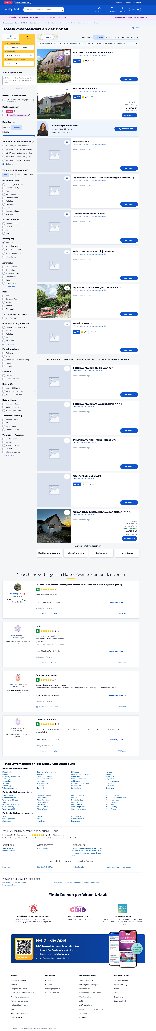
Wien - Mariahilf (8, 809)
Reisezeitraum (9, 52)
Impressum (84, 1017)
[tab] (10, 37)
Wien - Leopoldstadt (10, 800)
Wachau (74, 798)
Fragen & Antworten (19, 989)
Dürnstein (40, 786)
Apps (13, 1009)
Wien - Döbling (42, 802)
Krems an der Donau (79, 779)
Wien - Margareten (78, 809)
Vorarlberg (41, 821)
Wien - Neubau (111, 802)
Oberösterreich (77, 816)
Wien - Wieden (42, 809)
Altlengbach (41, 774)
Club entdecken (119, 17)
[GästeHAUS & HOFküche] (54, 66)
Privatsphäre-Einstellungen (90, 993)
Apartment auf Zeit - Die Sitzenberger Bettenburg (103, 177)
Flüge (74, 855)
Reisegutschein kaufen (20, 1001)
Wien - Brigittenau (78, 807)
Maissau (109, 772)
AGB (81, 1001)
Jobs (115, 993)
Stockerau (6, 783)
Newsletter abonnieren (20, 997)
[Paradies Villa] (54, 155)
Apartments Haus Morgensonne (92, 287)
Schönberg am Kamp (45, 779)
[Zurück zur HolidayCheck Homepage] (12, 9)
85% (18, 175)
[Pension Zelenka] (54, 337)
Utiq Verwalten (85, 997)
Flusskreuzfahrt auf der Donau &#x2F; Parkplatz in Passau (76, 883)
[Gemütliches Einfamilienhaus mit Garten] (54, 526)
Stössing (109, 783)
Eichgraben (75, 772)
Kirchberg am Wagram (49, 553)
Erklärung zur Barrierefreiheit (91, 1009)
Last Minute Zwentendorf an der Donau (87, 848)
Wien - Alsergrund (113, 809)
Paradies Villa (81, 141)
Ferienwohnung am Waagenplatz (93, 404)
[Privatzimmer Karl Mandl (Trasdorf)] (54, 454)
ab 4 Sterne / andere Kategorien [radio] (19, 149)
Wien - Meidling (77, 802)
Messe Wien (41, 804)
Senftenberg (76, 788)
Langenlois (110, 779)
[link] (99, 9)
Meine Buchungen (18, 981)
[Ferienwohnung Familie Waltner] (54, 382)
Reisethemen (119, 997)
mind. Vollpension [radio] (13, 253)
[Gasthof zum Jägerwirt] (54, 490)
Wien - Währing (8, 807)
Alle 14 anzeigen (8, 287)
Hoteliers (48, 981)
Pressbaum (41, 781)
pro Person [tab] (16, 127)
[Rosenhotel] (54, 102)
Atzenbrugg (127, 553)
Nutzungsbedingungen (88, 985)
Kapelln (5, 774)
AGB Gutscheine (86, 1005)
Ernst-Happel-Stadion (10, 804)
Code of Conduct (52, 993)
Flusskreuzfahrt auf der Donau (14, 883)
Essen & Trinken (8, 851)
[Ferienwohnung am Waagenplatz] (54, 418)
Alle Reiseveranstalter (19, 1013)
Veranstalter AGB (86, 981)
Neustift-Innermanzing (80, 783)
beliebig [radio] (9, 164)
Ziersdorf (40, 788)
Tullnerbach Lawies (9, 788)
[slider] (34, 135)
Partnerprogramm (52, 989)
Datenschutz (84, 989)
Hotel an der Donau (9, 885)
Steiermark (6, 821)
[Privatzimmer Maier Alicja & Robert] (54, 265)
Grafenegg (6, 779)
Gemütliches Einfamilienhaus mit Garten (97, 512)
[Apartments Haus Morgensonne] (54, 301)
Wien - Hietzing (111, 807)
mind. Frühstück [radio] (12, 246)
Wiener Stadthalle (9, 798)
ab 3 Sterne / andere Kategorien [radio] (19, 153)
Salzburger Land (8, 819)
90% (25, 175)
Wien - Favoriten (43, 800)
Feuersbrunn (76, 786)
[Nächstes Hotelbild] (68, 66)
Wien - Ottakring (77, 795)
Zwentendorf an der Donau (89, 213)
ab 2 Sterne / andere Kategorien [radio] (19, 157)
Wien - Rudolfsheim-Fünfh (116, 798)
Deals (7, 2)
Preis (108, 37)
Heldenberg (75, 781)
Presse (116, 989)
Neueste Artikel (120, 1001)
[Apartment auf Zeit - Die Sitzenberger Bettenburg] (54, 191)
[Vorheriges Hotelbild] (40, 66)
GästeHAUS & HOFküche (88, 52)
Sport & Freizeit (8, 848)
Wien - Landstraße (44, 795)
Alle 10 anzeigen (8, 344)
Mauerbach (6, 772)
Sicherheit (83, 1013)
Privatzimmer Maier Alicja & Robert (94, 251)
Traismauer (101, 553)
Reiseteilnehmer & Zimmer (14, 60)
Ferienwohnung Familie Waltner (93, 368)
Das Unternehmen (121, 981)
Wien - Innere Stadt (113, 795)
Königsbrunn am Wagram (81, 774)
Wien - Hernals (77, 804)
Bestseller (99, 37)
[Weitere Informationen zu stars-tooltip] (32, 141)
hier (124, 43)
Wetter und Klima (43, 848)
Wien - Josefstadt (112, 800)
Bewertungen (118, 37)
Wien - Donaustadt (44, 798)
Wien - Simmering (43, 807)
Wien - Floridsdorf (9, 802)
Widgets (48, 985)
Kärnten (40, 816)
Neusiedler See (77, 800)
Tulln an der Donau (44, 776)
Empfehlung (132, 37)
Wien (39, 819)
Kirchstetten (110, 788)
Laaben (108, 774)
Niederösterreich (76, 553)
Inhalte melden (17, 1017)
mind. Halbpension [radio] (13, 250)
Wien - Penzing (111, 804)
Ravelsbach (110, 776)
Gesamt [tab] (6, 127)
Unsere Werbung (120, 985)
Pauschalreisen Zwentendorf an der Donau (88, 851)
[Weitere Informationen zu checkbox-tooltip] (33, 100)
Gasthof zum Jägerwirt (87, 476)
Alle (5, 175)
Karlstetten (110, 786)
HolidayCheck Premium (20, 1005)
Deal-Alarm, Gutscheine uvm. (22, 993)
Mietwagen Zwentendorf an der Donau (86, 853)
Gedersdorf (75, 776)
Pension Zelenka (83, 323)
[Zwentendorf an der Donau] (54, 227)
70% (12, 175)
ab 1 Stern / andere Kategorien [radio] (18, 160)
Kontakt (119, 2)
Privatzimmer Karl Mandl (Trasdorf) (94, 440)
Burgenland (75, 821)
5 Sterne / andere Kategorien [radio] (17, 146)
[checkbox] (18, 100)
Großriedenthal (43, 783)
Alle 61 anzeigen (8, 455)
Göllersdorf (6, 781)
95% (32, 175)
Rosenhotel (80, 88)
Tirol (4, 816)
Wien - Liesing (7, 795)
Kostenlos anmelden (136, 17)
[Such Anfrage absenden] (61, 9)
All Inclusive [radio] (11, 257)
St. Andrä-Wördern (113, 781)
